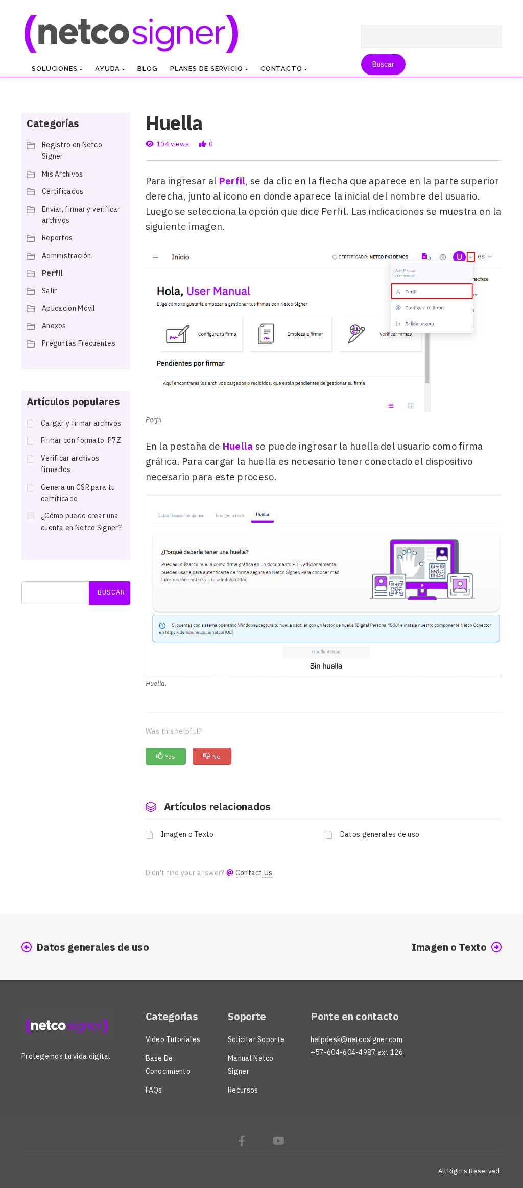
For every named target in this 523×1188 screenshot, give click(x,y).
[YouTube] (278, 1142)
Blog (147, 68)
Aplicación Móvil (69, 308)
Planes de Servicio (207, 68)
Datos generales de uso (380, 834)
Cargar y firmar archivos (81, 423)
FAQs (154, 1090)
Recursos (243, 1090)
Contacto (282, 68)
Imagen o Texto (187, 834)
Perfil (52, 273)
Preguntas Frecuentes (78, 343)
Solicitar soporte (256, 1039)
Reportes (57, 237)
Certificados (63, 191)
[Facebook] (242, 1142)
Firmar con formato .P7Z (81, 440)
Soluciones (56, 68)
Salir (49, 290)
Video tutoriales (173, 1039)
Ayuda (108, 68)
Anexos (54, 325)
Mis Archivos (62, 174)
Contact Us (254, 872)
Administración (66, 255)
